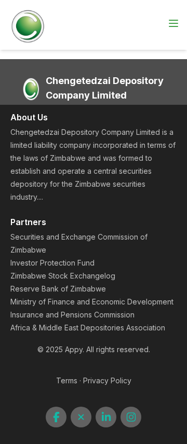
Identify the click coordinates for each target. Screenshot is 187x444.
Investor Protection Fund (52, 262)
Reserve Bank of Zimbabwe (58, 288)
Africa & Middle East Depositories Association (87, 327)
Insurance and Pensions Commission (72, 314)
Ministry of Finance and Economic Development (91, 301)
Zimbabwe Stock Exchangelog (62, 275)
